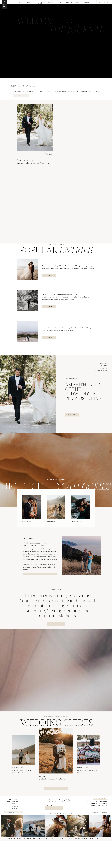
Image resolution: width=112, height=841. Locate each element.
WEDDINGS (49, 156)
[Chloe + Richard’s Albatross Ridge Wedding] (27, 331)
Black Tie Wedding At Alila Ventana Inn (58, 263)
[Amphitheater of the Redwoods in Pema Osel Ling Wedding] (35, 127)
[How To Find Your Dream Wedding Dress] (56, 750)
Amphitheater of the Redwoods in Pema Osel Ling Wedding (34, 163)
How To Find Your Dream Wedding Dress (52, 779)
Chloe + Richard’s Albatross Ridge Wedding (60, 325)
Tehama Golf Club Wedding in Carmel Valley (60, 294)
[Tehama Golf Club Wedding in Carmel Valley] (27, 300)
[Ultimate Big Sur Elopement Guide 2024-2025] (23, 750)
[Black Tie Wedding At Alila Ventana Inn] (27, 269)
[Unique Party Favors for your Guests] (88, 750)
